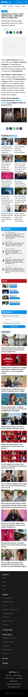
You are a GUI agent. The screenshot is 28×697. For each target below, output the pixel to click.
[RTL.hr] (6, 2)
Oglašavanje (19, 678)
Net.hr (14, 135)
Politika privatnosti (9, 678)
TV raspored (7, 630)
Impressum (8, 675)
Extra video (7, 634)
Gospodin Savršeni (8, 613)
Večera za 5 (5, 653)
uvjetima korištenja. (15, 323)
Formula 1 (5, 625)
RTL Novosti (7, 312)
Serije (4, 6)
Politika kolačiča (14, 681)
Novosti (5, 574)
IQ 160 (4, 605)
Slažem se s (12, 323)
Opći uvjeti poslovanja (13, 687)
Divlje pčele (5, 617)
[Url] (20, 32)
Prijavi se (14, 326)
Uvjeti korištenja (17, 675)
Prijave (5, 663)
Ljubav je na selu (7, 649)
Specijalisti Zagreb (7, 602)
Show (4, 281)
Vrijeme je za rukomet (8, 638)
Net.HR (5, 658)
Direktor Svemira (7, 621)
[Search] (26, 2)
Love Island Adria (7, 598)
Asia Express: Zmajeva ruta (10, 609)
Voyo (23, 6)
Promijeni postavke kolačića (14, 684)
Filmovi (11, 6)
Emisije (17, 6)
